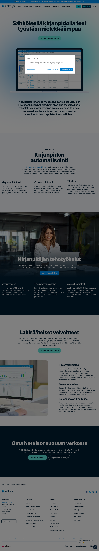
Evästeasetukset (31, 69)
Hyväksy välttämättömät (52, 69)
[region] (50, 64)
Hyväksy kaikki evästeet (66, 69)
